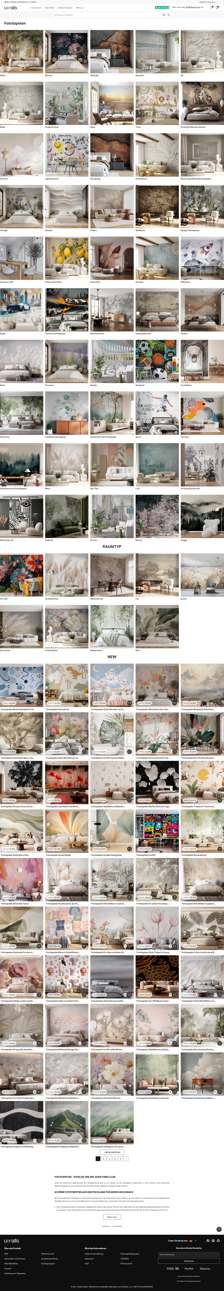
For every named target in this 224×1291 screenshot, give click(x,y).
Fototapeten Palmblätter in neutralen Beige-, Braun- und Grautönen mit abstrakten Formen (108, 903)
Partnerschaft (126, 1263)
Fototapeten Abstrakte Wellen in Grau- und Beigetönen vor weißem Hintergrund (199, 1001)
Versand (7, 1268)
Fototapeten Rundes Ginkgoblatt (106, 855)
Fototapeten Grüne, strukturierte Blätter (199, 952)
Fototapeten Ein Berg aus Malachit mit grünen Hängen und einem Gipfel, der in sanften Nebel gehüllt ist (63, 1146)
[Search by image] (164, 15)
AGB (87, 1263)
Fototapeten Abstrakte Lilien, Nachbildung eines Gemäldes (153, 709)
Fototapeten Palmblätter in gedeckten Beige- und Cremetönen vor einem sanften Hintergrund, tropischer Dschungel (199, 903)
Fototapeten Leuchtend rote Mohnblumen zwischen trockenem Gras (63, 806)
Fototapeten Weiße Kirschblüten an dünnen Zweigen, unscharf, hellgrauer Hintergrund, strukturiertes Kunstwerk (63, 1098)
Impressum (89, 1258)
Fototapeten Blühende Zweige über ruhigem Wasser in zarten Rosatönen (63, 1049)
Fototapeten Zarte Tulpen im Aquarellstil (153, 952)
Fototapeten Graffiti (146, 855)
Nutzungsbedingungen (130, 1254)
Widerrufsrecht (47, 1254)
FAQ (6, 1254)
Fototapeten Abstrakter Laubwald (152, 1098)
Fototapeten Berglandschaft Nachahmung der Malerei (199, 709)
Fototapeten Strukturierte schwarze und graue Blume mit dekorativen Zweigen (18, 806)
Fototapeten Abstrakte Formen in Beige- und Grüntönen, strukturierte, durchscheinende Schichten (18, 952)
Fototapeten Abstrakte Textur (15, 903)
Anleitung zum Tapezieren (15, 1273)
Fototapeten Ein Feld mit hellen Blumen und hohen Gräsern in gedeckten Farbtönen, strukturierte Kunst (18, 1098)
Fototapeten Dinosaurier (57, 709)
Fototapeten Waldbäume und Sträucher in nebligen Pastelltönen (153, 1049)
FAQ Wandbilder (11, 1263)
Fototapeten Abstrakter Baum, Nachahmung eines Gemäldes (18, 758)
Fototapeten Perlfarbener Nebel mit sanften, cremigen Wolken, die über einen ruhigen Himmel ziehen (199, 1098)
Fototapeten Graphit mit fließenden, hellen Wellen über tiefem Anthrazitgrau (18, 1146)
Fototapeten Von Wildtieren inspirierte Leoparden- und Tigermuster (153, 1001)
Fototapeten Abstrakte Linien (15, 855)
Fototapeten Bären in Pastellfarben (62, 952)
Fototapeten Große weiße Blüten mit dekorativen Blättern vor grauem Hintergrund (108, 1049)
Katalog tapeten (48, 1263)
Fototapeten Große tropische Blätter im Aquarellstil (108, 758)
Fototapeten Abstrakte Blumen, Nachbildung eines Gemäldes (63, 758)
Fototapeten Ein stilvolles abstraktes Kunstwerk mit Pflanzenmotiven (199, 758)
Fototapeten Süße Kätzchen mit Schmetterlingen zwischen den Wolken (108, 709)
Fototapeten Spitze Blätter (58, 855)
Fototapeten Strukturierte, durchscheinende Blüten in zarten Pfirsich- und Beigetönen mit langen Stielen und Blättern (63, 903)
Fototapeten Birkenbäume (194, 855)
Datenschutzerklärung (94, 1254)
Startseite (105, 1226)
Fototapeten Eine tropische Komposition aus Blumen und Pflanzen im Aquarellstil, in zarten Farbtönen (153, 758)
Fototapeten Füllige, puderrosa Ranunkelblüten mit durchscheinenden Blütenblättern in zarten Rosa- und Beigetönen (18, 1001)
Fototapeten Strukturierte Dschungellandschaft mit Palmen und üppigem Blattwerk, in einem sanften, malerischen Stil (199, 1049)
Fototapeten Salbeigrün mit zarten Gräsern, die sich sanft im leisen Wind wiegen (108, 1146)
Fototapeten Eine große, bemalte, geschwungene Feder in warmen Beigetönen (18, 1049)
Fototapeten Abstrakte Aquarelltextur (108, 1001)
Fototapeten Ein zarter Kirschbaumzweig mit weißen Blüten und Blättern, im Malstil (153, 903)
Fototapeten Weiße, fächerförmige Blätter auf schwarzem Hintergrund (153, 806)
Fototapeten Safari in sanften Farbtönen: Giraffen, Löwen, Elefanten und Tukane (63, 1001)
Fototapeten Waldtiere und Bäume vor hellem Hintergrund (108, 806)
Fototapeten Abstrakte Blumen (105, 1098)
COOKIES (125, 1258)
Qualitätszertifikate (49, 1258)
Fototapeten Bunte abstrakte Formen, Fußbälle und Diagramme (18, 709)
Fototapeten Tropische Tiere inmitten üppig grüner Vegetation (199, 806)
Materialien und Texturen (14, 1258)
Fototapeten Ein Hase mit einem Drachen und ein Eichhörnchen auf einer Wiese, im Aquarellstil (108, 952)
